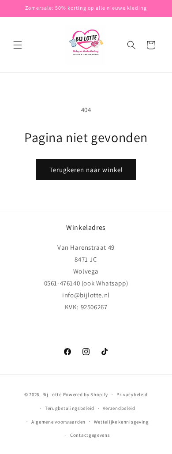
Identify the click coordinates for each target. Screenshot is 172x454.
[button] (17, 45)
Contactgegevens (90, 435)
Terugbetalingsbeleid (69, 408)
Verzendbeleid (119, 408)
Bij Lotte (52, 394)
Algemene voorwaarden (58, 422)
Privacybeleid (132, 394)
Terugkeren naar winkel (86, 169)
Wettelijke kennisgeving (121, 422)
